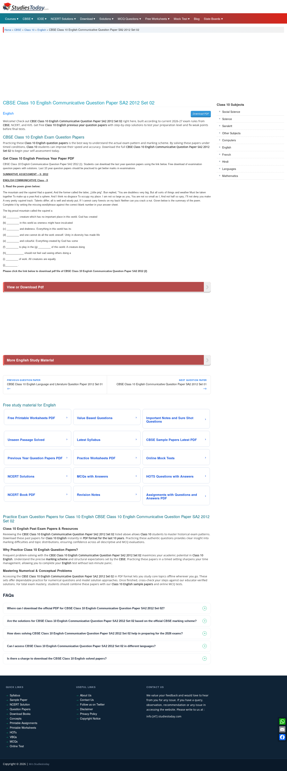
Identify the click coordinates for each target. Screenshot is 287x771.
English (41, 30)
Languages (229, 169)
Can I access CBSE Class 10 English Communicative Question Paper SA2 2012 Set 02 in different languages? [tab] (81, 646)
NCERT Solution (20, 704)
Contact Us (87, 700)
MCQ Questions (128, 19)
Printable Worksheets (23, 727)
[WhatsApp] (282, 721)
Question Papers (20, 709)
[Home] (25, 6)
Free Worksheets (156, 19)
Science (227, 119)
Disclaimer (86, 709)
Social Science (231, 112)
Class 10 (29, 30)
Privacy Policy (88, 714)
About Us (85, 695)
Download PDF (201, 113)
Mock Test (180, 19)
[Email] (282, 729)
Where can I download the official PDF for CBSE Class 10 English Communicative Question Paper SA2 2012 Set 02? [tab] (86, 608)
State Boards (212, 19)
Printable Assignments (23, 723)
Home (7, 30)
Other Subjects (231, 133)
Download (86, 19)
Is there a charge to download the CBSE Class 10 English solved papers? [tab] (57, 658)
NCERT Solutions (62, 19)
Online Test (17, 746)
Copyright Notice (90, 718)
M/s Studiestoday (39, 764)
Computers (229, 140)
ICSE (40, 19)
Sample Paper (18, 700)
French (226, 154)
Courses (10, 19)
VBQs (13, 737)
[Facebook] (282, 737)
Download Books (20, 714)
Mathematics (230, 176)
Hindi (225, 161)
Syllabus (15, 695)
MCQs (14, 741)
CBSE (27, 19)
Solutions (105, 19)
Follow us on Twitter (92, 704)
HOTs (13, 732)
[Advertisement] (120, 65)
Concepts (15, 718)
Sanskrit (227, 126)
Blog (197, 19)
